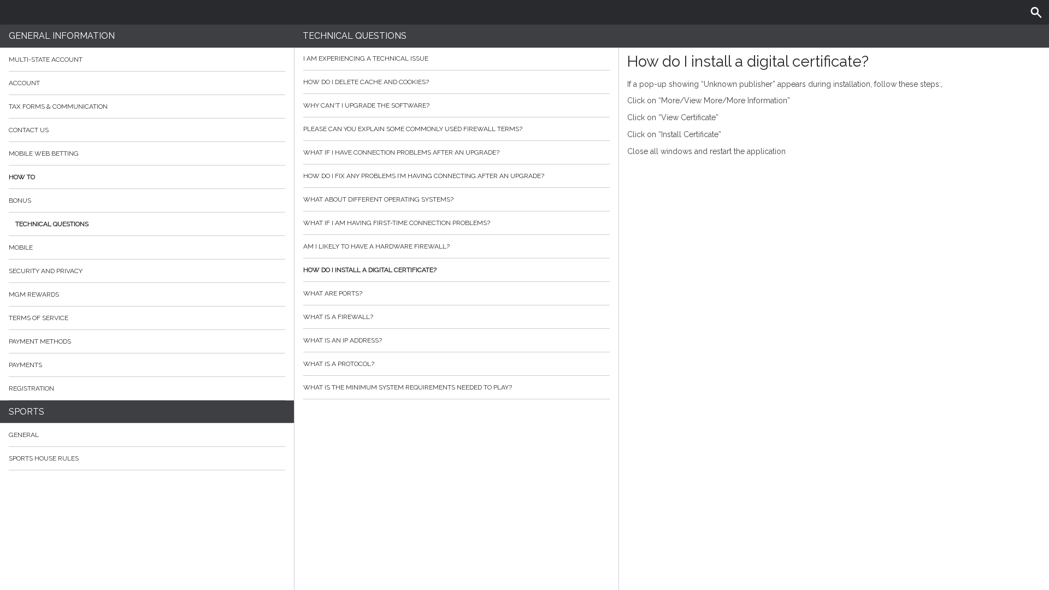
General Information (62, 36)
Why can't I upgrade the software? (366, 105)
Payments (25, 365)
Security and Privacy (45, 271)
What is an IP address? (342, 340)
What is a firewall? (338, 317)
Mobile (21, 247)
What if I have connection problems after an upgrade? (401, 152)
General (24, 435)
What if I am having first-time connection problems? (396, 223)
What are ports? (332, 293)
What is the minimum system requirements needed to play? (407, 387)
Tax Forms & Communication (58, 106)
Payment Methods (40, 341)
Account (24, 83)
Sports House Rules (44, 458)
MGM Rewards (34, 294)
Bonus (20, 200)
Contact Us (29, 130)
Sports (26, 411)
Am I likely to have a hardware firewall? (376, 246)
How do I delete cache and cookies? (366, 82)
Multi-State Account (45, 59)
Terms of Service (38, 318)
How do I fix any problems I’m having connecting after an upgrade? (423, 176)
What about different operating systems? (378, 199)
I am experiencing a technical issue (365, 58)
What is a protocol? (338, 364)
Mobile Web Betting (44, 153)
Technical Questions (52, 224)
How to (22, 177)
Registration (31, 388)
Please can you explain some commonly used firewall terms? (412, 129)
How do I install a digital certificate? (370, 270)
